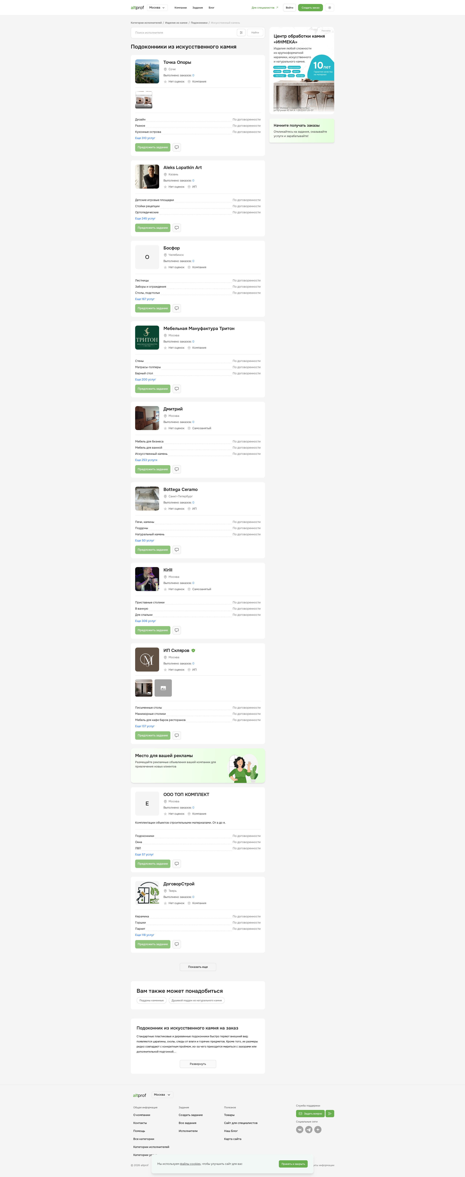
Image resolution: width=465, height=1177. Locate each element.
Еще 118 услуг (144, 935)
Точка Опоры (177, 62)
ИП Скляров (176, 650)
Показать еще (198, 967)
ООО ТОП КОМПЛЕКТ (186, 794)
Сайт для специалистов (241, 1123)
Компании (181, 7)
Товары (229, 1115)
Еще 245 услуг (145, 218)
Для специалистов (263, 7)
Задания (198, 7)
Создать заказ (310, 7)
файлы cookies (190, 1164)
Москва (154, 7)
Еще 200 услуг (145, 379)
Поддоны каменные (152, 1000)
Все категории (143, 1139)
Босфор (171, 248)
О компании (141, 1115)
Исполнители (188, 1131)
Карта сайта (232, 1139)
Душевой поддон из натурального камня (197, 1000)
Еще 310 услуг (145, 138)
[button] (157, 7)
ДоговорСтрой (179, 884)
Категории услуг (145, 1155)
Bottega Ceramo (180, 489)
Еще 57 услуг (144, 854)
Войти (289, 7)
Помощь (139, 1131)
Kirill (167, 570)
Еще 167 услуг (145, 299)
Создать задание (191, 1115)
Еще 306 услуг (145, 621)
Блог (211, 7)
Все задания (187, 1123)
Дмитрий (173, 409)
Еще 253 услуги (146, 460)
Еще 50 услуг (144, 540)
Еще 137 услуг (145, 726)
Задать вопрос (313, 1113)
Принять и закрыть (293, 1164)
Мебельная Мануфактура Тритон (198, 328)
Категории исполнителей (151, 1147)
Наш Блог (231, 1131)
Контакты (140, 1123)
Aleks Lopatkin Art (182, 167)
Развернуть (198, 1064)
